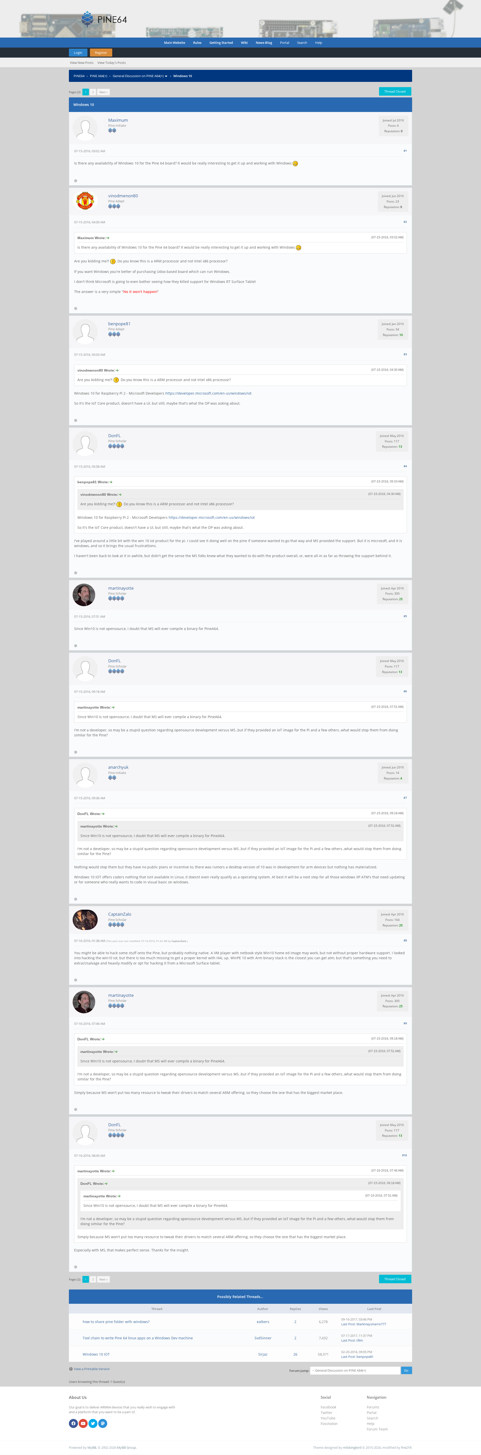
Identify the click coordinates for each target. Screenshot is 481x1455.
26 (295, 1354)
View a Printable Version (92, 1369)
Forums (373, 1407)
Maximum (118, 120)
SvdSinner (263, 1338)
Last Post (348, 1324)
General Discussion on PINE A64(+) (138, 76)
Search (302, 42)
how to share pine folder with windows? (116, 1321)
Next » (103, 92)
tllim (359, 1340)
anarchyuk (118, 767)
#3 (405, 354)
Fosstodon (329, 1423)
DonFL (114, 435)
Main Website (174, 42)
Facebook (328, 1407)
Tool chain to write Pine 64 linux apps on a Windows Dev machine (138, 1338)
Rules (197, 42)
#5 (405, 616)
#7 (405, 797)
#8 (405, 940)
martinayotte (121, 588)
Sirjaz (263, 1354)
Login (78, 52)
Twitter (326, 1412)
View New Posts (81, 62)
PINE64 (79, 76)
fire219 (406, 1447)
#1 (405, 150)
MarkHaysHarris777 (371, 1324)
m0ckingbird (352, 1447)
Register (101, 52)
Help (318, 42)
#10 (404, 1155)
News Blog (264, 42)
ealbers (263, 1321)
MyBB (91, 1447)
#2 (405, 222)
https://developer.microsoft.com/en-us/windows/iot (208, 393)
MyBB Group (126, 1447)
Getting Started (221, 42)
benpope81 (119, 324)
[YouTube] (83, 1423)
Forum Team (377, 1429)
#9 (405, 1023)
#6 (405, 691)
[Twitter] (92, 1423)
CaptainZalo (119, 914)
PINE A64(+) (98, 76)
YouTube (328, 1418)
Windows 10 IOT (96, 1354)
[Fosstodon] (102, 1423)
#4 (405, 466)
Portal (284, 42)
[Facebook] (73, 1423)
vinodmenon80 (123, 196)
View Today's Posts (111, 62)
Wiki (244, 42)
